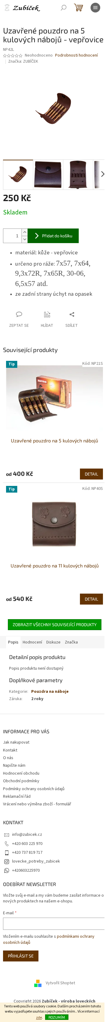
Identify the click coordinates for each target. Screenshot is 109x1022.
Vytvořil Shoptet (60, 983)
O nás (8, 758)
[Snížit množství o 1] (24, 239)
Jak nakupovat (16, 742)
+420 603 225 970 (27, 844)
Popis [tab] (13, 642)
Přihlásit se (21, 955)
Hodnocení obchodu (21, 773)
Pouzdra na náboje (50, 692)
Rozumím (56, 1017)
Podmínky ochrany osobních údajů (33, 789)
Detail (91, 473)
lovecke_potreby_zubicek (36, 861)
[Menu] (95, 8)
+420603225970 (26, 870)
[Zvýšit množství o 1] (24, 232)
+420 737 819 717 (27, 852)
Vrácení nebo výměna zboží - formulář (37, 804)
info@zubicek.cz (27, 835)
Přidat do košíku (57, 235)
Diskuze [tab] (53, 642)
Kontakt (10, 750)
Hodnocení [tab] (32, 642)
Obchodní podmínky (21, 781)
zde (39, 1017)
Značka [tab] (71, 642)
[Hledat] (64, 8)
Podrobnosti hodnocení (76, 55)
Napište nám (14, 765)
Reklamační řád (17, 797)
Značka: (23, 61)
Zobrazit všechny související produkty (55, 624)
